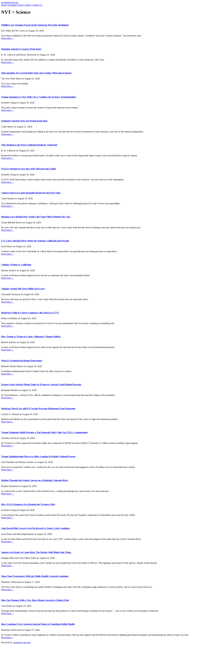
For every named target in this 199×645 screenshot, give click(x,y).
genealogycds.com (9, 2)
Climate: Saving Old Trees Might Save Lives (23, 288)
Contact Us (37, 5)
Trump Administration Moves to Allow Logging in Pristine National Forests (38, 456)
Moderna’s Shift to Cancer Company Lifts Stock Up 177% (30, 312)
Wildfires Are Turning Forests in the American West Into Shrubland (34, 25)
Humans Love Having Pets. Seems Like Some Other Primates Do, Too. (36, 216)
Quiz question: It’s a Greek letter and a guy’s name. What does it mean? (36, 73)
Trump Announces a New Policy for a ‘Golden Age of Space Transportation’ (38, 97)
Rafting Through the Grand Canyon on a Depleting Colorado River (34, 480)
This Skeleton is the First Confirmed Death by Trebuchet (29, 145)
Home (4, 5)
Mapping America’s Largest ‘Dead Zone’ (21, 49)
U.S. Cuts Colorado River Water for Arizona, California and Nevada (35, 240)
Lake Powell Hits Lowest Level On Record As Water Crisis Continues (35, 528)
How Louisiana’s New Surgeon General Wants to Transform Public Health (38, 624)
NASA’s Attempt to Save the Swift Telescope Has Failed (28, 169)
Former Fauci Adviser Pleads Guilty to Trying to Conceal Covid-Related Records (41, 384)
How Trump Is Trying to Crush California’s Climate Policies (31, 336)
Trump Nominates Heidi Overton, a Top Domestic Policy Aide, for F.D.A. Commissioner (44, 432)
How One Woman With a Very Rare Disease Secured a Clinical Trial (35, 600)
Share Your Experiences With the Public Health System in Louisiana (34, 576)
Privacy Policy (24, 5)
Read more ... (7, 38)
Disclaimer (12, 5)
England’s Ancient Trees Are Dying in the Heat (24, 121)
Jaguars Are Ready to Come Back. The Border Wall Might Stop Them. (36, 552)
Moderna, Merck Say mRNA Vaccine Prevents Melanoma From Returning (38, 408)
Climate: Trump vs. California (16, 264)
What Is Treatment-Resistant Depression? (21, 360)
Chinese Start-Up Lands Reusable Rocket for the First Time (30, 193)
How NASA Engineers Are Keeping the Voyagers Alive (28, 504)
